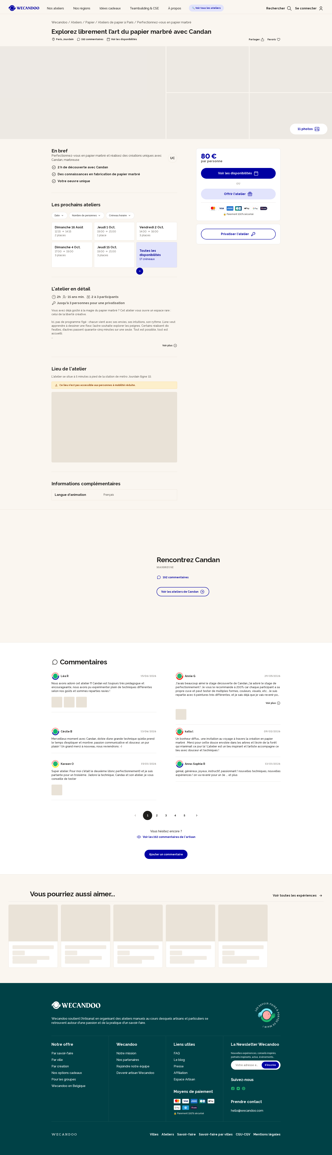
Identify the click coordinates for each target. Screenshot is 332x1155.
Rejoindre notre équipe (132, 1066)
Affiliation (181, 1073)
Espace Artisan (184, 1079)
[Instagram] (238, 1088)
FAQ (177, 1053)
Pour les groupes (63, 1079)
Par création (60, 1066)
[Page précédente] (135, 815)
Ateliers (76, 22)
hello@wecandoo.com (247, 1110)
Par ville (57, 1060)
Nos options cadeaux (66, 1073)
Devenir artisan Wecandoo (135, 1073)
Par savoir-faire (62, 1053)
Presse (179, 1066)
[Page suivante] (196, 815)
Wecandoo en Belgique (68, 1086)
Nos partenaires (127, 1060)
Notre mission (126, 1053)
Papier (90, 22)
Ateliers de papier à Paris (116, 22)
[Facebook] (233, 1088)
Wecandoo (59, 22)
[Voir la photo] (56, 702)
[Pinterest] (244, 1088)
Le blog (179, 1060)
